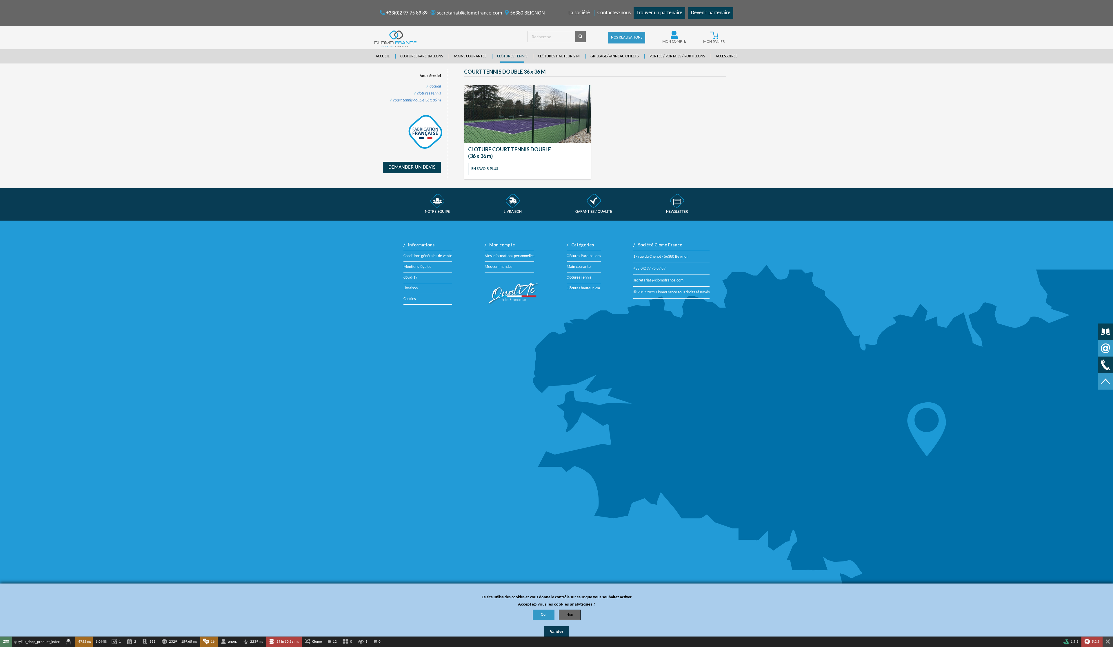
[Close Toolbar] (1108, 642)
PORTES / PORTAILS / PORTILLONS (677, 56)
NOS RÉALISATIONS (626, 37)
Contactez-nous (614, 13)
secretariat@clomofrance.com (469, 13)
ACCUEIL (383, 56)
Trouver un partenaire (659, 13)
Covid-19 (410, 277)
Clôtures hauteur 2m (583, 288)
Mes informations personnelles (509, 256)
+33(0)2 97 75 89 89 (406, 13)
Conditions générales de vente (427, 256)
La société (579, 13)
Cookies (409, 299)
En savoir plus (484, 169)
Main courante (579, 267)
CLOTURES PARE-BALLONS (421, 56)
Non (569, 615)
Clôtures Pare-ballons (584, 256)
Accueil (435, 87)
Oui (543, 615)
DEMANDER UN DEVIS (411, 167)
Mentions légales (417, 267)
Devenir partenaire (710, 13)
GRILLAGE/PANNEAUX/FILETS (614, 56)
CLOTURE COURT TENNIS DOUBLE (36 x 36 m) (509, 152)
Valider (556, 631)
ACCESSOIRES (726, 56)
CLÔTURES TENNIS (512, 56)
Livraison (410, 288)
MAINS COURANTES (470, 56)
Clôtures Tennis (579, 277)
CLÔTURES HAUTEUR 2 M (559, 56)
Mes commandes (498, 267)
